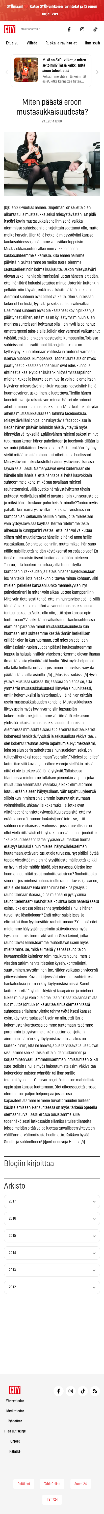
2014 (12, 1253)
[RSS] (95, 1391)
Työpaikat (15, 1421)
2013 (12, 1270)
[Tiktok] (95, 29)
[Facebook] (69, 29)
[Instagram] (82, 29)
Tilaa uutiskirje (15, 1431)
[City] (15, 1390)
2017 (12, 1201)
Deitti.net (23, 1484)
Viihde (32, 43)
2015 (12, 1236)
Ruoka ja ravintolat (61, 43)
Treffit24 (52, 1499)
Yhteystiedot (15, 1401)
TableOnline (52, 1484)
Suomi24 (80, 1484)
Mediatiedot (15, 1411)
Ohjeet (15, 1441)
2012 (12, 1287)
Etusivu (12, 43)
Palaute (14, 1451)
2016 (12, 1218)
